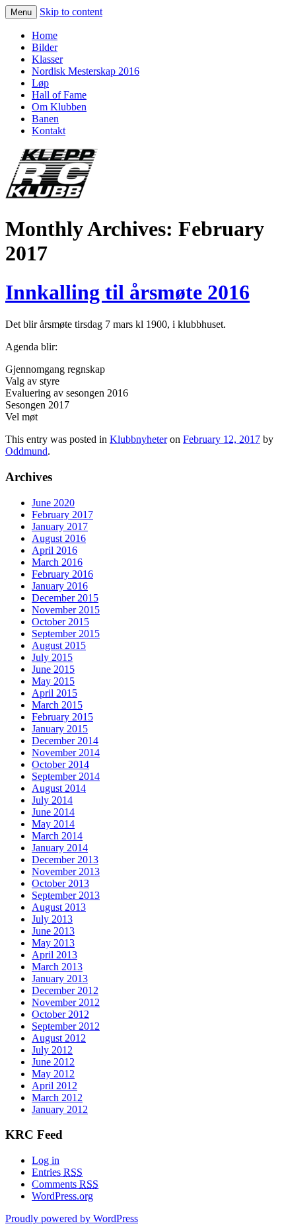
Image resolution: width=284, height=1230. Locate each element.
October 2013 (60, 883)
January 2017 (60, 526)
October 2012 (60, 1014)
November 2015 (66, 609)
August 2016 (59, 538)
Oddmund (26, 451)
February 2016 (62, 574)
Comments (65, 1184)
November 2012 (66, 1002)
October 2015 (60, 621)
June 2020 (53, 502)
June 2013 (53, 931)
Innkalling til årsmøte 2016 (127, 292)
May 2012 (53, 1073)
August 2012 (59, 1038)
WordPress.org (62, 1196)
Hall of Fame (59, 94)
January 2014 (60, 847)
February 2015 (62, 716)
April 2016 (54, 550)
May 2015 (53, 681)
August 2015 (59, 645)
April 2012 (54, 1085)
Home (44, 35)
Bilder (44, 47)
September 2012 (66, 1026)
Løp (40, 83)
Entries (57, 1172)
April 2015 (54, 693)
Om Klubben (59, 106)
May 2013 (53, 942)
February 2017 (62, 514)
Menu (21, 12)
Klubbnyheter (138, 439)
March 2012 (57, 1097)
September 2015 (66, 633)
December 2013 (65, 859)
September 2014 (66, 776)
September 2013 (66, 895)
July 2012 (52, 1050)
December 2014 (65, 740)
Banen (45, 118)
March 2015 (57, 705)
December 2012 (65, 990)
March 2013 (57, 966)
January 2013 (60, 978)
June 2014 (53, 812)
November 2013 (66, 871)
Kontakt (48, 130)
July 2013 (52, 919)
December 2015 (65, 597)
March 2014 (57, 835)
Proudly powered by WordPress (71, 1218)
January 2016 (60, 586)
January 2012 (60, 1109)
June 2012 (53, 1061)
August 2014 (59, 788)
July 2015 (52, 657)
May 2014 (53, 823)
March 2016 (57, 562)
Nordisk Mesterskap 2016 (85, 71)
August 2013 (59, 907)
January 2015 (60, 728)
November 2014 (66, 752)
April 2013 (54, 954)
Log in (45, 1160)
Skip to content (71, 11)
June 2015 (53, 669)
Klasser (47, 59)
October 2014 (60, 764)
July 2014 (52, 800)
